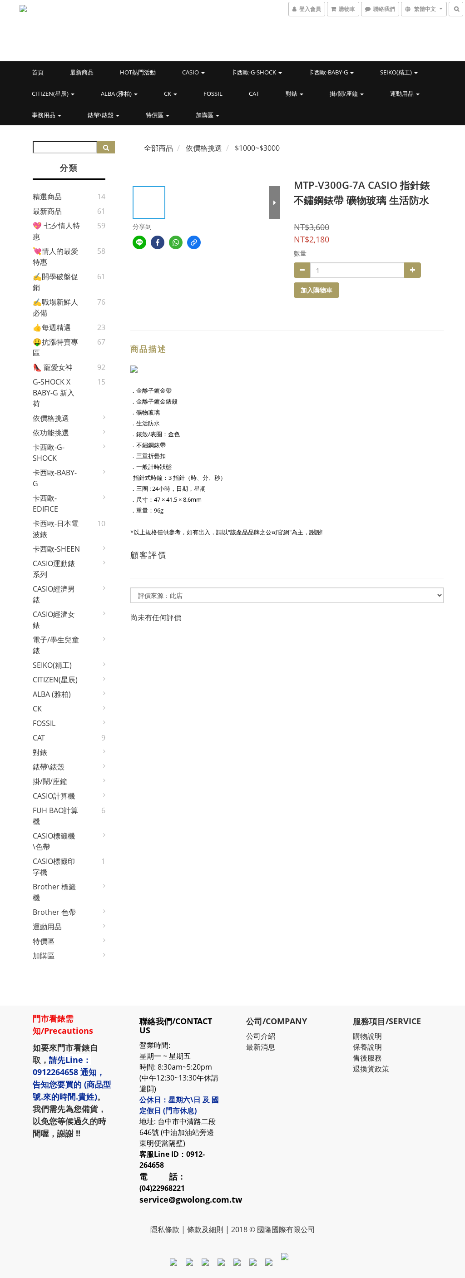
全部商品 (158, 148)
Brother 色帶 (54, 912)
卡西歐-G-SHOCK (254, 72)
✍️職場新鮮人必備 (55, 307)
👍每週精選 (52, 327)
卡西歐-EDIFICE (45, 503)
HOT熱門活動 (138, 72)
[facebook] (157, 242)
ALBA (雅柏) (117, 93)
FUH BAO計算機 (55, 815)
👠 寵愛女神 (53, 367)
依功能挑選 (51, 433)
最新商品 (82, 72)
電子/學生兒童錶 (56, 645)
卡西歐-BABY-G (328, 72)
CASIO (191, 72)
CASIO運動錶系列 (54, 568)
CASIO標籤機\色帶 (54, 841)
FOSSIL (213, 93)
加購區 (205, 115)
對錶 (292, 93)
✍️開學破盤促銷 (55, 281)
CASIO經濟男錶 (54, 594)
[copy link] (194, 242)
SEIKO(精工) (396, 72)
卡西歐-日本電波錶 (56, 528)
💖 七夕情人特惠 (56, 231)
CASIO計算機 (54, 796)
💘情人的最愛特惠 (55, 256)
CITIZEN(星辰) (51, 93)
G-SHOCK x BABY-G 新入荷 (53, 393)
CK (168, 93)
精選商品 (47, 197)
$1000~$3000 (257, 148)
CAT (254, 93)
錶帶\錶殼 (101, 115)
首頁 (38, 72)
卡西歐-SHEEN (56, 549)
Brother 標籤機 (54, 892)
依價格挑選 (51, 418)
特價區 (155, 115)
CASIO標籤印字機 (54, 866)
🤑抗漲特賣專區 (55, 347)
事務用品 (44, 115)
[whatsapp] (176, 242)
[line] (139, 242)
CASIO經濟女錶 (54, 619)
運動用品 (402, 93)
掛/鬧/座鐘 (344, 93)
